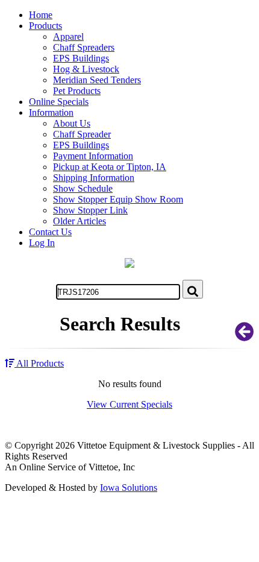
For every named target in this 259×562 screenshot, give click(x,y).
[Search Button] (193, 289)
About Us (71, 123)
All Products (39, 363)
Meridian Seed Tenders (97, 80)
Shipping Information (93, 177)
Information (51, 112)
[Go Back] (244, 335)
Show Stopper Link (90, 210)
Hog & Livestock (86, 69)
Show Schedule (83, 188)
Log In (42, 243)
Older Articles (79, 221)
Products (45, 26)
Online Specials (59, 101)
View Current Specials (129, 404)
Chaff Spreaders (83, 47)
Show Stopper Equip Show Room (118, 199)
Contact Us (50, 232)
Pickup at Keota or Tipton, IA (109, 167)
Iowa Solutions (128, 487)
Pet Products (77, 91)
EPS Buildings (81, 58)
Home (40, 15)
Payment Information (93, 156)
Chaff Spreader (82, 134)
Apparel (68, 36)
